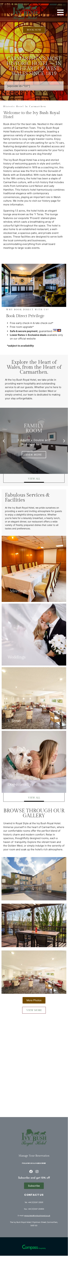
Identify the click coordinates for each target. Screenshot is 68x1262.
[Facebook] (31, 1171)
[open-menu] (60, 12)
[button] (4, 441)
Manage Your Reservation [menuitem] (34, 1155)
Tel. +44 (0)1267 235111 (34, 1202)
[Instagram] (37, 1171)
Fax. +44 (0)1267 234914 (34, 1209)
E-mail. (34, 1215)
